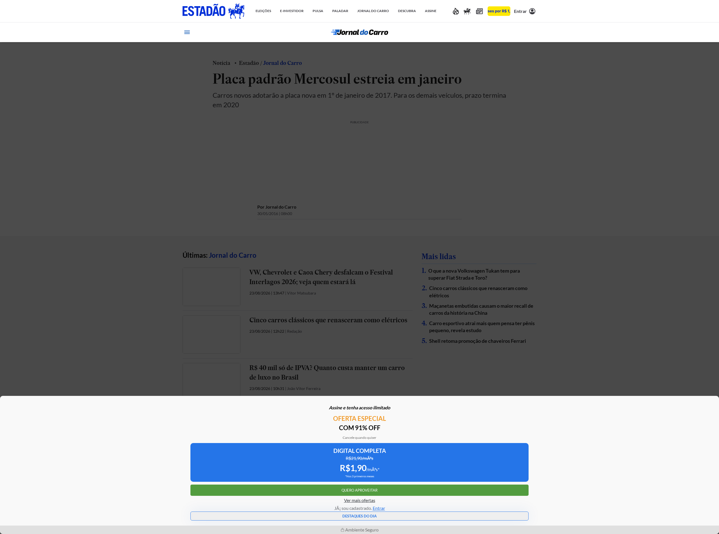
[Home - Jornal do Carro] (359, 32)
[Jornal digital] (479, 11)
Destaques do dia (359, 516)
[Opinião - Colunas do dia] (467, 11)
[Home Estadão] (213, 11)
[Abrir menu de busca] (531, 32)
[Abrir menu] (187, 32)
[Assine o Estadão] (499, 11)
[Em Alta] (455, 11)
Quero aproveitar (359, 490)
